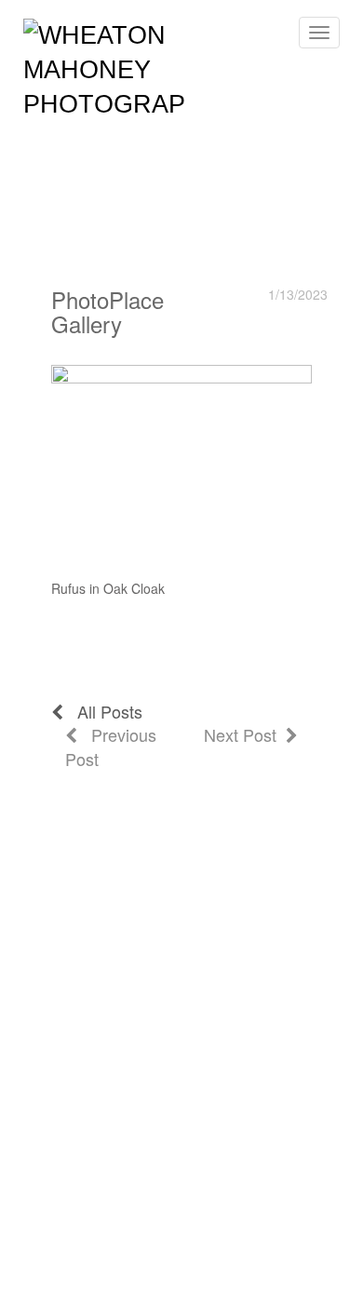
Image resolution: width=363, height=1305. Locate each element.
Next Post (245, 734)
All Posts (102, 711)
